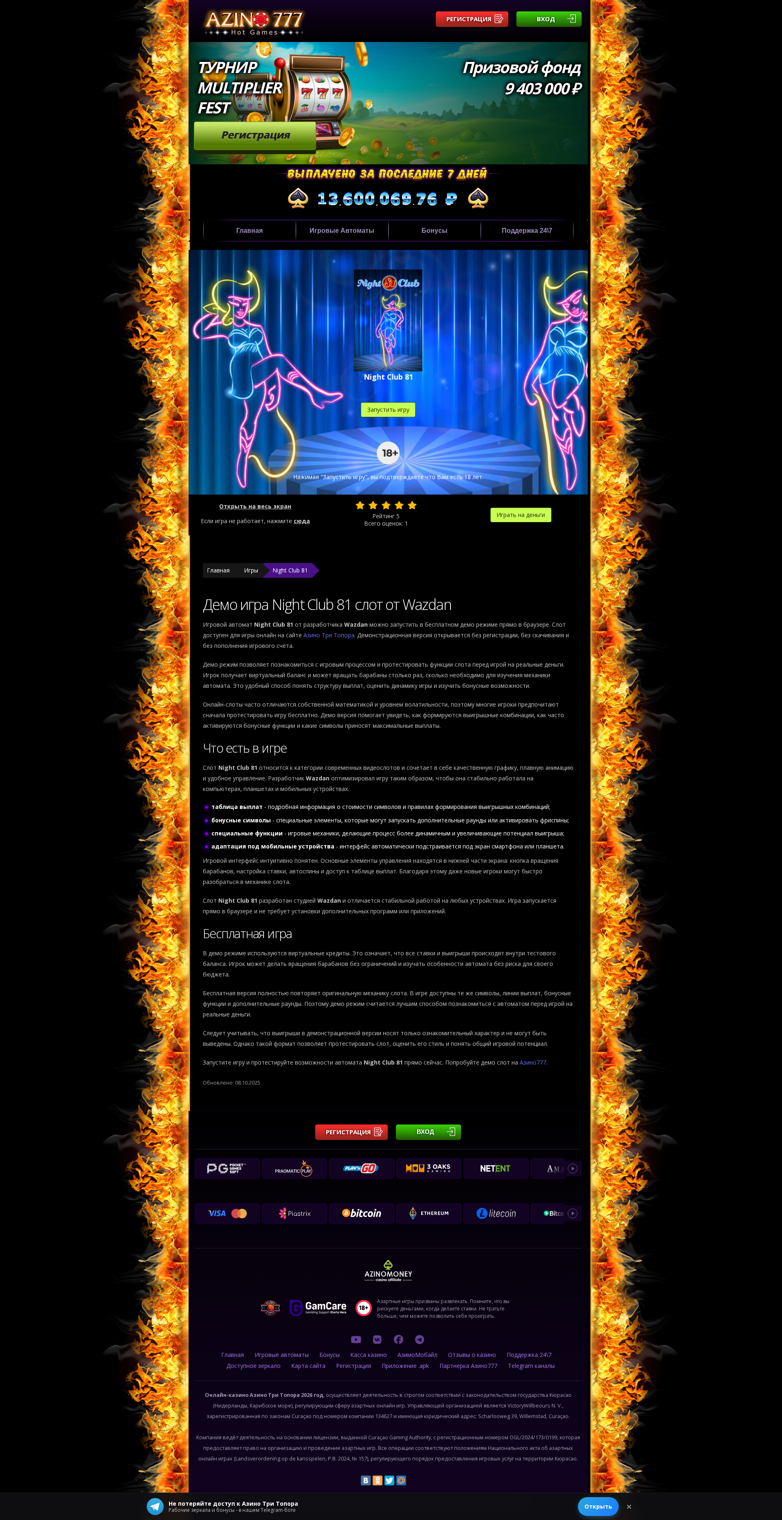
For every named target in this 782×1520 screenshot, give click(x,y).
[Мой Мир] (401, 1480)
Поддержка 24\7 (527, 230)
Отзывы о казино (472, 1355)
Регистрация (469, 19)
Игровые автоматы (342, 230)
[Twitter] (389, 1480)
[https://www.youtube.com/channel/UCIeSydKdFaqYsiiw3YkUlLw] (356, 1339)
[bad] (360, 505)
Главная (249, 230)
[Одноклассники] (377, 1480)
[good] (399, 505)
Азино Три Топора (328, 635)
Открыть (598, 1506)
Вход (546, 19)
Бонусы (435, 230)
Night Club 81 (290, 570)
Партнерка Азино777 (468, 1366)
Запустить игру (388, 409)
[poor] (373, 505)
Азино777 (533, 1062)
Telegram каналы (531, 1366)
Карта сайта (308, 1366)
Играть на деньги (520, 515)
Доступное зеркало (253, 1366)
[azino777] (377, 1339)
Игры (251, 570)
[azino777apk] (419, 1339)
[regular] (386, 505)
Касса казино (368, 1355)
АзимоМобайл (417, 1355)
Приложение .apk (405, 1366)
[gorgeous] (412, 505)
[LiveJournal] (413, 1480)
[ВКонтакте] (366, 1480)
